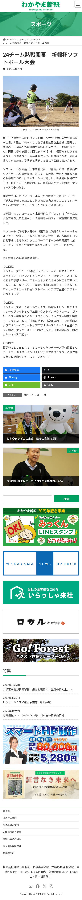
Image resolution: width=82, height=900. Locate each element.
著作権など (8, 853)
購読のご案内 (10, 817)
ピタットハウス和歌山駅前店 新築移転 (27, 702)
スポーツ (28, 395)
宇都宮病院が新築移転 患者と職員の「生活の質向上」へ (37, 689)
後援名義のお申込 (12, 839)
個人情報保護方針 (12, 846)
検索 (67, 499)
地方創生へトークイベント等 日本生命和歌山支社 (33, 715)
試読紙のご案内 (11, 824)
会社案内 (7, 810)
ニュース (41, 395)
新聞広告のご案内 (12, 832)
